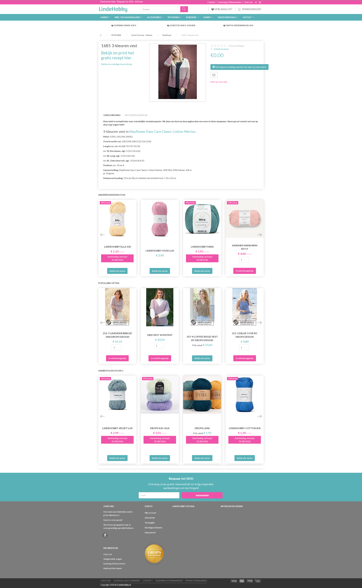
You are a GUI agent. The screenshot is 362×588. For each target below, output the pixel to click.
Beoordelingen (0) (136, 115)
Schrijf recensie (221, 49)
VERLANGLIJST (223, 9)
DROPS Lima (202, 428)
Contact (211, 2)
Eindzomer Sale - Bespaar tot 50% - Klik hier (121, 1)
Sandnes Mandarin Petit (244, 247)
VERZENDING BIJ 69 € (243, 25)
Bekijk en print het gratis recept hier (117, 55)
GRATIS (229, 25)
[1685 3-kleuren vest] (177, 72)
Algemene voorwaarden (169, 580)
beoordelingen (236, 45)
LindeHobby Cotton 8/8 (244, 428)
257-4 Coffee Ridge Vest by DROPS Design (202, 338)
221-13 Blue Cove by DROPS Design (244, 335)
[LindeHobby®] (113, 9)
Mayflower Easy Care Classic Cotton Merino (162, 131)
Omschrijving (111, 115)
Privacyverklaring (196, 580)
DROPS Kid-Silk (160, 428)
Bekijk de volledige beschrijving (116, 64)
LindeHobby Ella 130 (117, 246)
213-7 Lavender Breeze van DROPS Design (117, 335)
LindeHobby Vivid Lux (160, 250)
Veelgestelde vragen (112, 559)
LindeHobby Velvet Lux (117, 428)
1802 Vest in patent (160, 334)
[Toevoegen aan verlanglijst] (213, 75)
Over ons (248, 2)
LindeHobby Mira (202, 246)
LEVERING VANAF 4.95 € (125, 25)
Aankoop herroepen (112, 568)
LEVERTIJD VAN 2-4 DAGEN (182, 25)
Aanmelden (202, 495)
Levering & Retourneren (229, 2)
